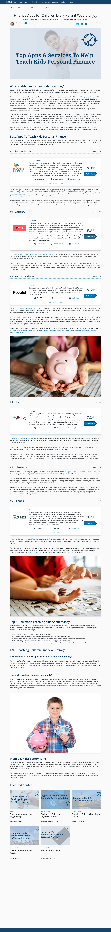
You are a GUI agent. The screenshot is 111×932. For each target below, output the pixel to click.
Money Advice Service (87, 97)
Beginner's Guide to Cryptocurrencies (50, 815)
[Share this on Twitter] (77, 24)
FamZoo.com (75, 528)
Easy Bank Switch (15, 858)
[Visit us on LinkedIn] (82, 24)
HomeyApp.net (75, 428)
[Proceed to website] (90, 174)
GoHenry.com (75, 244)
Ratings (63, 2)
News (71, 2)
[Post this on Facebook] (86, 24)
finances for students (35, 552)
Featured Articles (24, 8)
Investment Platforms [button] (50, 2)
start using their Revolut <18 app (26, 317)
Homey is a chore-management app (21, 438)
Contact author (34, 25)
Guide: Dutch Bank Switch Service (22, 851)
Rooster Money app (18, 194)
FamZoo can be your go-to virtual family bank (25, 539)
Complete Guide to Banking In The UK (86, 815)
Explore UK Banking (78, 822)
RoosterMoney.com (75, 179)
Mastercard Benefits (50, 850)
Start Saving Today (16, 822)
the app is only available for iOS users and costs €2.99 (82, 472)
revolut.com (75, 298)
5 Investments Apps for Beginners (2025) (21, 815)
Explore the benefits (47, 858)
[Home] (11, 2)
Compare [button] (23, 2)
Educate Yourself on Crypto (49, 822)
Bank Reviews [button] (34, 2)
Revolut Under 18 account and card (32, 308)
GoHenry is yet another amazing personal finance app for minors (31, 254)
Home (15, 8)
